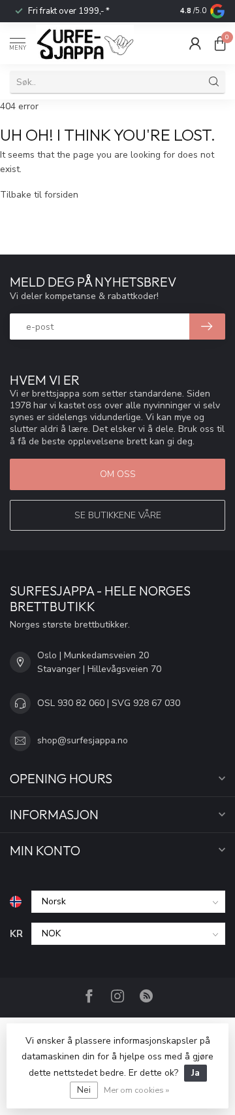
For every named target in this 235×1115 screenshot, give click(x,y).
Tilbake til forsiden (39, 194)
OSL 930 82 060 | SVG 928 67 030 (108, 703)
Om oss (118, 474)
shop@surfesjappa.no (82, 740)
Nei (84, 1090)
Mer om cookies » (136, 1089)
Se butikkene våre (117, 515)
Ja (195, 1073)
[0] (220, 43)
